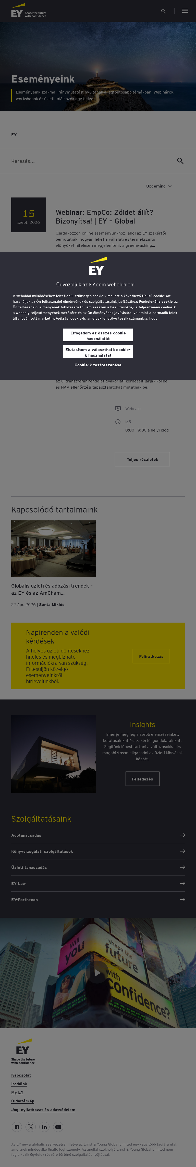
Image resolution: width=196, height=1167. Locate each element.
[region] (98, 316)
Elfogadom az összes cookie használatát (98, 335)
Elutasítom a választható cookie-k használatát (98, 352)
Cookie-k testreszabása (98, 364)
